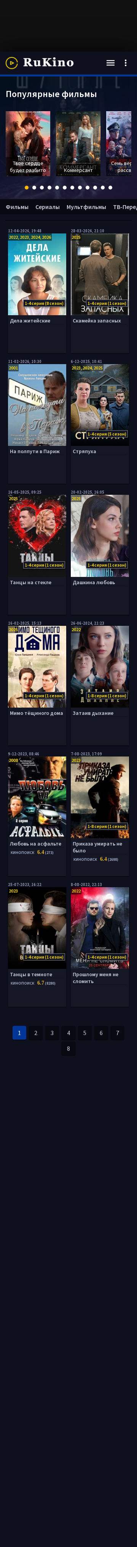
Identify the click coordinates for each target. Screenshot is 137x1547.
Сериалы (47, 207)
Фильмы (17, 207)
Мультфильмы (86, 207)
